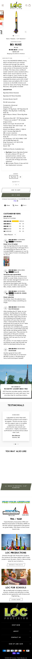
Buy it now (16, 195)
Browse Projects (16, 564)
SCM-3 (18, 129)
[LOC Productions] (16, 542)
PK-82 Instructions (9, 102)
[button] (13, 50)
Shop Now (16, 625)
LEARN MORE (16, 599)
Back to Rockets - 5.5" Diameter (17, 486)
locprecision (16, 41)
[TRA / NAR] (16, 508)
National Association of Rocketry (12, 523)
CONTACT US (16, 637)
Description (7, 58)
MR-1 (5, 133)
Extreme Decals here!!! (10, 99)
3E (20, 177)
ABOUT (16, 631)
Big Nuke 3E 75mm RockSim (12, 96)
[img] (13, 240)
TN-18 (17, 124)
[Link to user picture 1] (6, 261)
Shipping (9, 53)
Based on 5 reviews (10, 218)
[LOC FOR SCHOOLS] (16, 577)
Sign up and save (16, 644)
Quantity (16, 181)
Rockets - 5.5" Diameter (18, 39)
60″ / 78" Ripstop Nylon (21, 118)
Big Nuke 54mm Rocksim (11, 93)
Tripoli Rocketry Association (13, 522)
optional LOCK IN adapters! (15, 77)
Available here (19, 149)
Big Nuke (13, 177)
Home (7, 39)
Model (16, 173)
